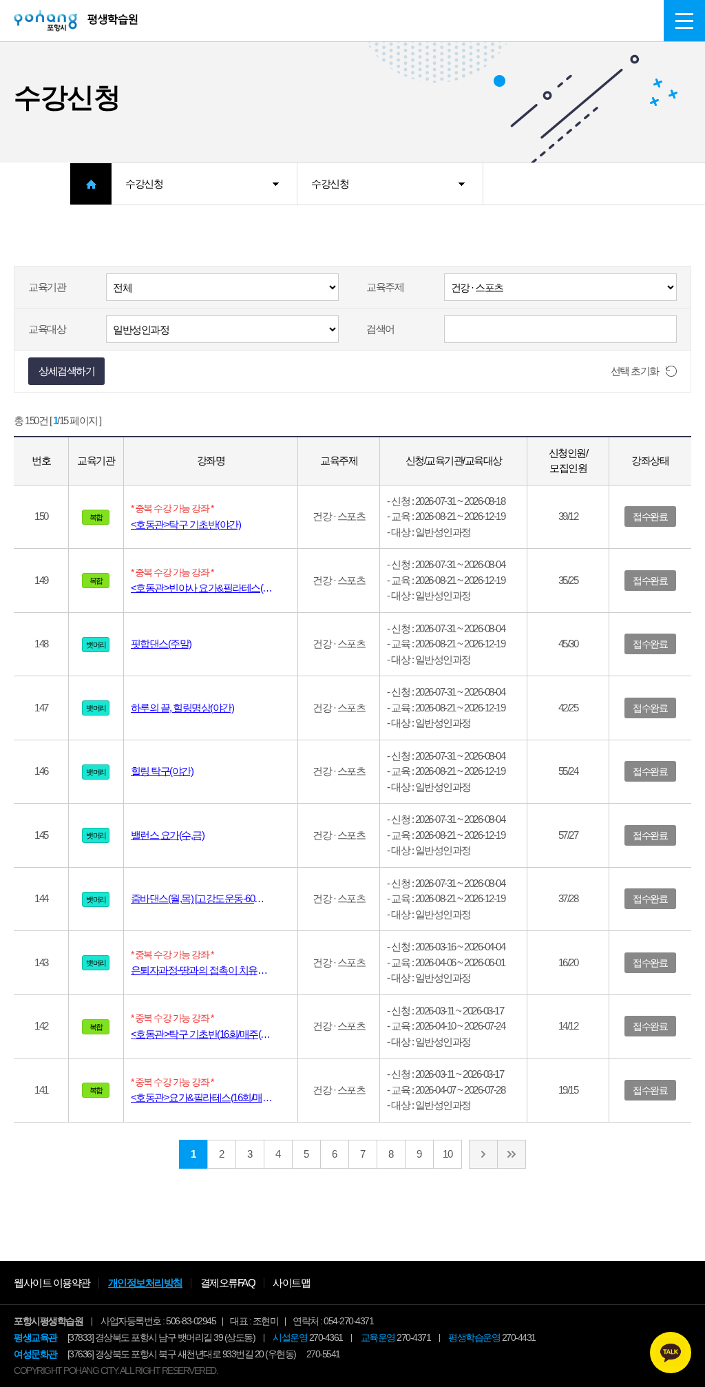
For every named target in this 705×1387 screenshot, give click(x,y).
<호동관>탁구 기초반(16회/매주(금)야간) (211, 1034)
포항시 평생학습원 (76, 21)
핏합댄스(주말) (161, 643)
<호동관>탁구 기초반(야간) (186, 524)
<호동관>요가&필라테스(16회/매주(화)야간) (211, 1097)
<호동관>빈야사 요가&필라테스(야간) (207, 588)
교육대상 (46, 329)
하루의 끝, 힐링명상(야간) (182, 707)
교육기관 (46, 287)
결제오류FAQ (227, 1283)
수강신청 (143, 183)
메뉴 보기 (684, 20)
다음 (483, 1154)
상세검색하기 (66, 371)
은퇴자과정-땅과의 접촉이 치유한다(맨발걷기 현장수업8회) (211, 970)
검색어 (380, 329)
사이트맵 (291, 1283)
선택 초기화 (635, 371)
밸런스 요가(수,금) (167, 835)
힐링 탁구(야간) (162, 771)
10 (447, 1154)
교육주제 (384, 287)
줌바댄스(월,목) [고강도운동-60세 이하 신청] (211, 898)
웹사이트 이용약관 (52, 1283)
